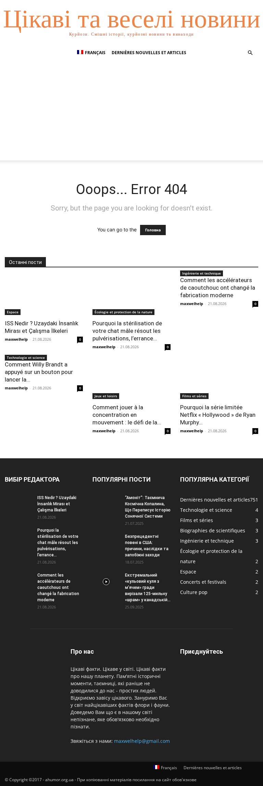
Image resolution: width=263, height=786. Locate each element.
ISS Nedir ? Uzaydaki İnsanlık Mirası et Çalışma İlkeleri (56, 503)
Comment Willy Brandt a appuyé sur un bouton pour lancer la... (39, 372)
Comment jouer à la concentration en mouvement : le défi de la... (126, 415)
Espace (12, 312)
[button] (250, 53)
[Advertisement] (131, 112)
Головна (153, 230)
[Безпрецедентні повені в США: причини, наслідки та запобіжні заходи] (106, 543)
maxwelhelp (16, 339)
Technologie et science (26, 357)
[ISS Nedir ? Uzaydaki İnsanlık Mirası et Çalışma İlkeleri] (44, 295)
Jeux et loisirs (106, 396)
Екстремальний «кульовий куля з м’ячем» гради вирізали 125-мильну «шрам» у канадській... (148, 587)
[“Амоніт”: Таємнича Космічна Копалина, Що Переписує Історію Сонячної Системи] (106, 504)
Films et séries (194, 396)
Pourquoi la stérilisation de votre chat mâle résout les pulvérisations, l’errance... (127, 331)
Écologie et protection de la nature (123, 312)
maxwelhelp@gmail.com (142, 741)
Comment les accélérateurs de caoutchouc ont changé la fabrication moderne (217, 288)
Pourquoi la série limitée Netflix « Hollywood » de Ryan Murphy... (217, 415)
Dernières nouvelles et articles (149, 53)
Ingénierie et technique (201, 273)
